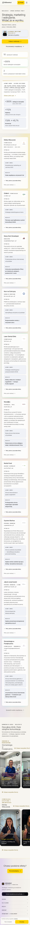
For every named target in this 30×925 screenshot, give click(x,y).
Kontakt (4, 910)
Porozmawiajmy (14, 871)
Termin (21, 2)
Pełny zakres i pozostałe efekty (13, 180)
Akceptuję (22, 921)
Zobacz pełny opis (9, 95)
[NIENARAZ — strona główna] (7, 2)
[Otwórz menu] (26, 2)
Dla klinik (5, 902)
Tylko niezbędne (8, 921)
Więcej (4, 906)
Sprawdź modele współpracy (14, 710)
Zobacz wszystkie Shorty (11, 792)
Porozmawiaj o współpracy (14, 46)
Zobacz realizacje (14, 41)
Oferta (4, 899)
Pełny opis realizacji (9, 184)
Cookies (16, 918)
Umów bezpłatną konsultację (15, 894)
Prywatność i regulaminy (9, 913)
